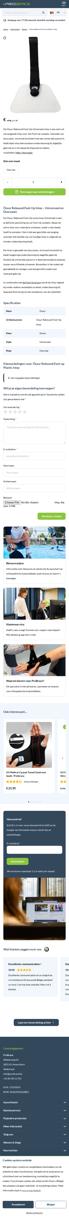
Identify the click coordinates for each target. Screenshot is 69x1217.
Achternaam (9, 481)
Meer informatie (23, 152)
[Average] (15, 412)
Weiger (51, 1204)
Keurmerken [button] (10, 1150)
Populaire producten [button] (15, 1118)
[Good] (20, 412)
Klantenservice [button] (11, 1110)
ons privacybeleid (31, 1190)
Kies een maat (11, 161)
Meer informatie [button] (12, 1126)
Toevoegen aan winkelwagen (37, 191)
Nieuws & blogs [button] (12, 1142)
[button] (6, 758)
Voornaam (8, 465)
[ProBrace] (16, 4)
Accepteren (18, 1204)
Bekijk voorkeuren (34, 1213)
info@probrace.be (12, 1073)
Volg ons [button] (8, 1134)
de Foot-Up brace (32, 282)
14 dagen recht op (36, 20)
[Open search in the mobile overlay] (25, 12)
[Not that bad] (10, 412)
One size (11, 169)
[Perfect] (25, 412)
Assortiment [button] (10, 1102)
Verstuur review (51, 516)
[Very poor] (5, 412)
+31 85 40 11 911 (12, 1078)
